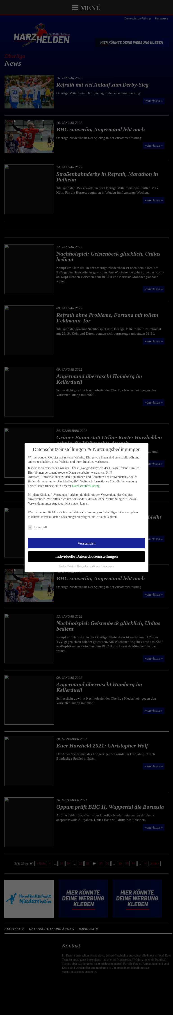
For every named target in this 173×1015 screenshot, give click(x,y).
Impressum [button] (108, 566)
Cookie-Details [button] (67, 566)
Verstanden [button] (86, 543)
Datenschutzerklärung (86, 486)
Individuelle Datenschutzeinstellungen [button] (86, 556)
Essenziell (40, 527)
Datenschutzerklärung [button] (88, 566)
